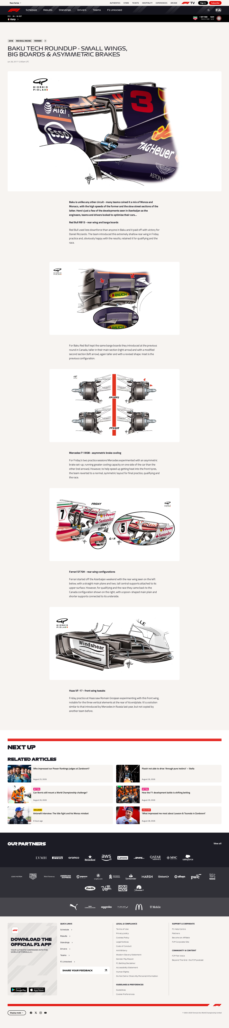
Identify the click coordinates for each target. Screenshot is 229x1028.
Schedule (31, 10)
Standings (65, 10)
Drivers (81, 10)
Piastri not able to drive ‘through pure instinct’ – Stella (168, 768)
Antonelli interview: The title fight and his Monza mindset (61, 813)
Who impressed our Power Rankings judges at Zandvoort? (61, 768)
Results (47, 10)
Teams (97, 10)
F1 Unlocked (114, 10)
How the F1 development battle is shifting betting (166, 792)
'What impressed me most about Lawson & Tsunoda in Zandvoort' (174, 813)
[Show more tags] (45, 40)
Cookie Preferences (125, 994)
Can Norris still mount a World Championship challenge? (60, 792)
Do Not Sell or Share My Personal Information (137, 976)
